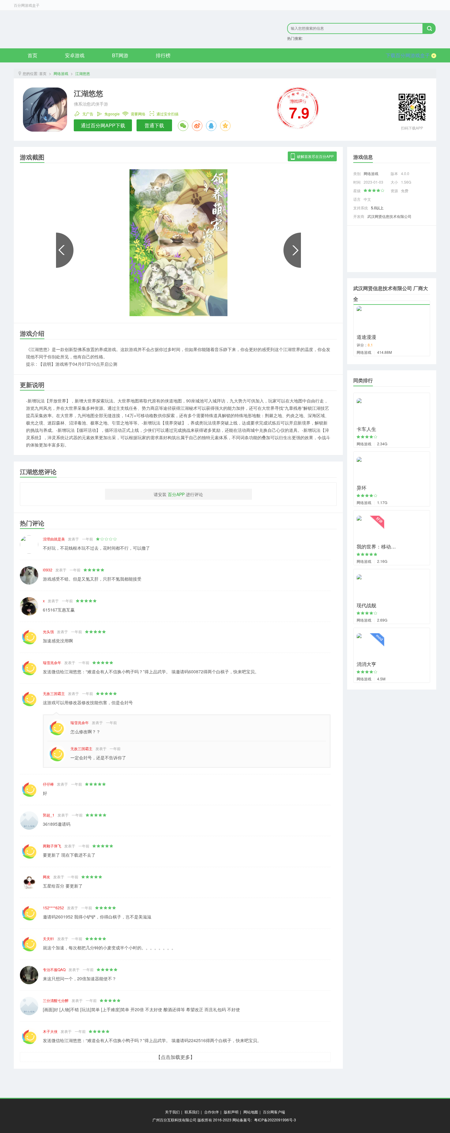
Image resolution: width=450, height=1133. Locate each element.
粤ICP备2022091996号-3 (275, 1119)
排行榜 (163, 55)
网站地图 (250, 1111)
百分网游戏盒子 (26, 5)
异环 (361, 487)
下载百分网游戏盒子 (408, 55)
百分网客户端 (274, 1111)
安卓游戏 (74, 55)
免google (112, 113)
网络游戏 (61, 73)
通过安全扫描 (167, 113)
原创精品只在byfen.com (96, 29)
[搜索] (429, 28)
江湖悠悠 (82, 73)
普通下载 (154, 125)
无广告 (87, 113)
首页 (32, 55)
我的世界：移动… (376, 546)
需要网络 (138, 113)
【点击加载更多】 (175, 1056)
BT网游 (120, 55)
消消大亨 (366, 663)
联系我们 (192, 1111)
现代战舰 (366, 605)
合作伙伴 (211, 1111)
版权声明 (231, 1111)
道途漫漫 (366, 336)
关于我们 (172, 1111)
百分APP (176, 494)
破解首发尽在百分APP (315, 156)
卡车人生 (366, 428)
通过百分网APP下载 (103, 125)
